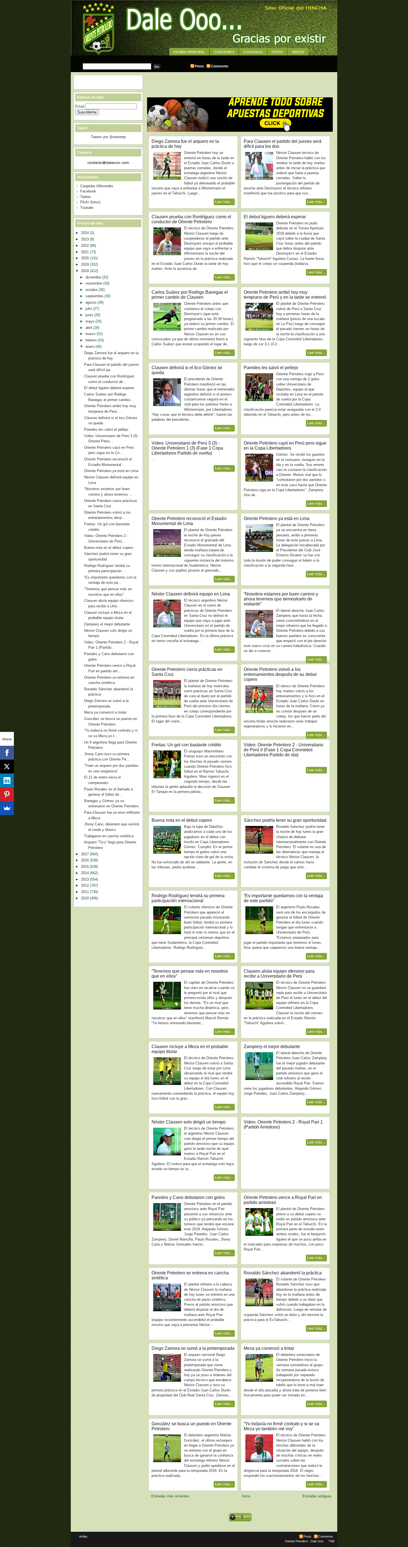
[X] (7, 767)
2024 (85, 233)
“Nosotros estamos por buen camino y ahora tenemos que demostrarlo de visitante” (281, 599)
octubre (92, 290)
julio (89, 308)
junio (89, 315)
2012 (85, 885)
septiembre (94, 296)
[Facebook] (7, 753)
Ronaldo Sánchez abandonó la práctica (283, 1272)
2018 (85, 271)
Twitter (85, 197)
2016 (85, 860)
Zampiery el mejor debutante (272, 1046)
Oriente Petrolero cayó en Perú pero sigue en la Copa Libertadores (285, 445)
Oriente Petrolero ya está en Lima (276, 518)
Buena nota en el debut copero (182, 820)
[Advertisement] (204, 57)
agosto (91, 302)
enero (90, 346)
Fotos (277, 52)
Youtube (86, 208)
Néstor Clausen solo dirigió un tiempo (189, 1122)
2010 (85, 898)
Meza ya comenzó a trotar (269, 1348)
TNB (331, 1541)
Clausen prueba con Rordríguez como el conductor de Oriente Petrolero (191, 219)
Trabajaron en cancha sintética (109, 836)
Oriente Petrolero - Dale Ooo (304, 1541)
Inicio (246, 1496)
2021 (85, 252)
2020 (85, 258)
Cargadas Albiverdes (96, 186)
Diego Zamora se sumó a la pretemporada (193, 1348)
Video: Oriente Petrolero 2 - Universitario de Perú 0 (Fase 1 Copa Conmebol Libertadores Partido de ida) (283, 749)
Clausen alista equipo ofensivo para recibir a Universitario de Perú (279, 973)
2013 (85, 879)
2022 (85, 246)
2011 (85, 892)
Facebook (88, 191)
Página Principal (189, 52)
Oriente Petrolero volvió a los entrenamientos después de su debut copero (280, 674)
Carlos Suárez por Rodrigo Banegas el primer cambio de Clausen (190, 295)
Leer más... (224, 202)
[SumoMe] (7, 808)
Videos (298, 52)
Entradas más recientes (170, 1496)
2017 (85, 854)
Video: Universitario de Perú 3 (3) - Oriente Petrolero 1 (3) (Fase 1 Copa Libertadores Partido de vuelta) (187, 448)
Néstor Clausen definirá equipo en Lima (191, 594)
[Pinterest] (7, 794)
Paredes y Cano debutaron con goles (188, 1197)
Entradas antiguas (317, 1496)
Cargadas (253, 52)
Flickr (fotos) (90, 202)
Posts (199, 66)
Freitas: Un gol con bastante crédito (186, 744)
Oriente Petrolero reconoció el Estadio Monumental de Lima (189, 521)
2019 (85, 264)
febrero (91, 340)
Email (80, 106)
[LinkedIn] (7, 780)
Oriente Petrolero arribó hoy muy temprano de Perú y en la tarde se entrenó (285, 295)
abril (89, 328)
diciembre (93, 277)
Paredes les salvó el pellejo (271, 367)
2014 (85, 873)
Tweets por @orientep (108, 137)
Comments (219, 66)
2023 (85, 239)
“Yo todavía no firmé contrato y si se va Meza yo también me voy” (281, 1426)
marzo (91, 334)
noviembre (94, 283)
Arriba (83, 1536)
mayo (90, 321)
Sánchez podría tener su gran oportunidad (285, 820)
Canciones (224, 52)
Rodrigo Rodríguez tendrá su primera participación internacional (188, 898)
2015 (85, 866)
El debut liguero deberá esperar (275, 216)
